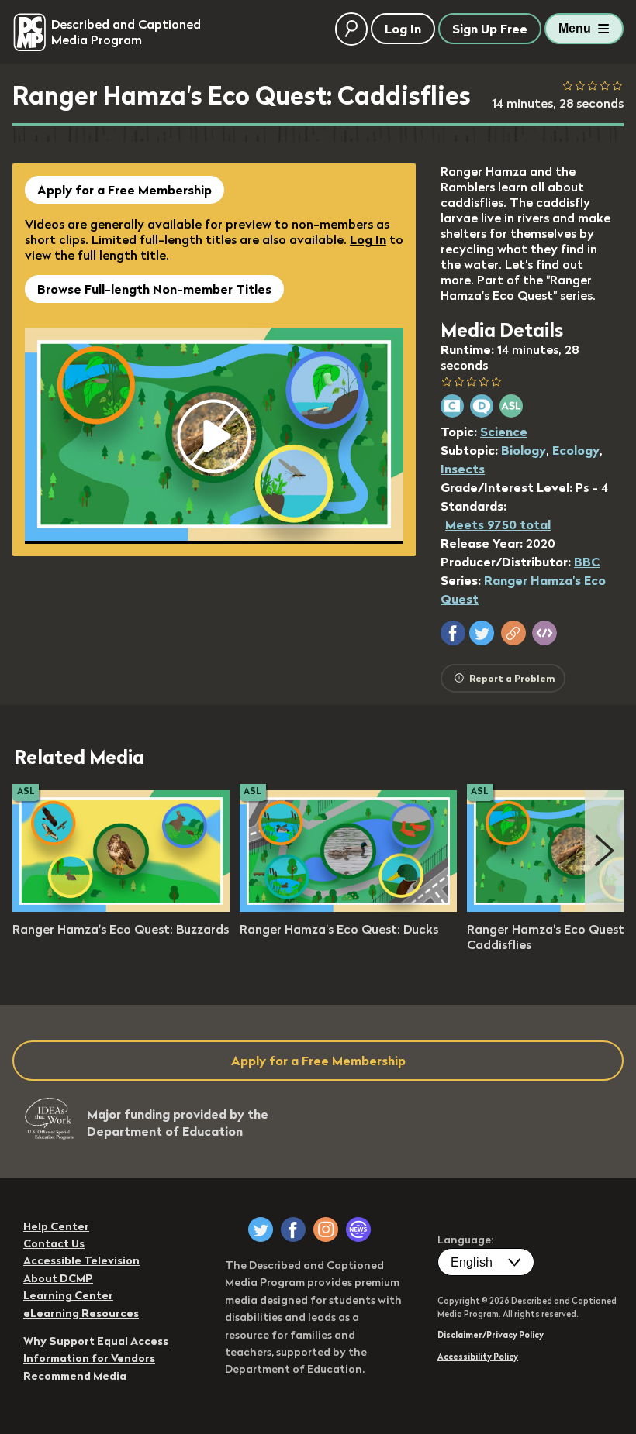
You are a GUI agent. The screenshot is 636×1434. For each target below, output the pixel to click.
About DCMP (58, 1278)
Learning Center (68, 1295)
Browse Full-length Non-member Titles (154, 289)
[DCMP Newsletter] (358, 1229)
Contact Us (54, 1243)
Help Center (56, 1226)
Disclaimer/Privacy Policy (490, 1334)
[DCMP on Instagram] (325, 1229)
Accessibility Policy (477, 1356)
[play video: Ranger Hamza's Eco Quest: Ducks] (348, 907)
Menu (574, 28)
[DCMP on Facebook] (293, 1229)
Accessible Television (81, 1260)
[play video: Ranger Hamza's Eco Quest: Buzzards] (121, 907)
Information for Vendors (89, 1358)
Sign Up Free (489, 28)
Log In (368, 239)
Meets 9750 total (498, 524)
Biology (523, 450)
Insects (463, 468)
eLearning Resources (81, 1313)
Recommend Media (74, 1376)
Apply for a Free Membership (124, 190)
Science (503, 431)
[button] (453, 633)
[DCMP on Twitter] (260, 1229)
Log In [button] (403, 28)
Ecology (576, 450)
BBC (587, 561)
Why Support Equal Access (95, 1341)
